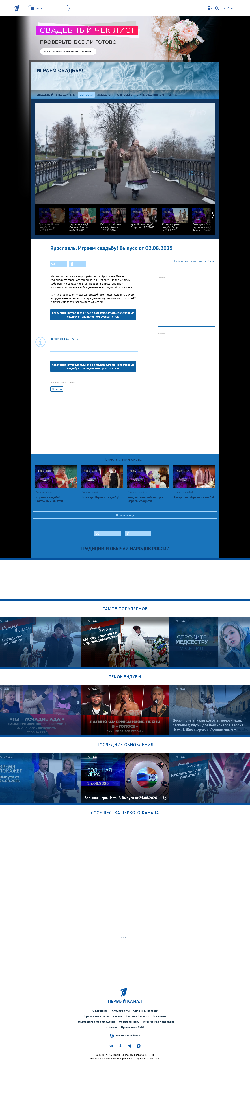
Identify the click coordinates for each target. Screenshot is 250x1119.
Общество (56, 389)
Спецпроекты (121, 1010)
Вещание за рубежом (128, 1035)
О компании (100, 1010)
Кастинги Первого (137, 1016)
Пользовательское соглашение (95, 1021)
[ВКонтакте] (58, 264)
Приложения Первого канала (103, 1016)
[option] (52, 218)
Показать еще (125, 515)
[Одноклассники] (77, 264)
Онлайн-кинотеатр (145, 1010)
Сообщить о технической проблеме (194, 261)
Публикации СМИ (132, 1027)
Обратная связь (129, 1021)
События (111, 1027)
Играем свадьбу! (60, 70)
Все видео (159, 1016)
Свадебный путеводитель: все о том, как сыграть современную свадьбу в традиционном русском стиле (93, 314)
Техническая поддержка (158, 1021)
